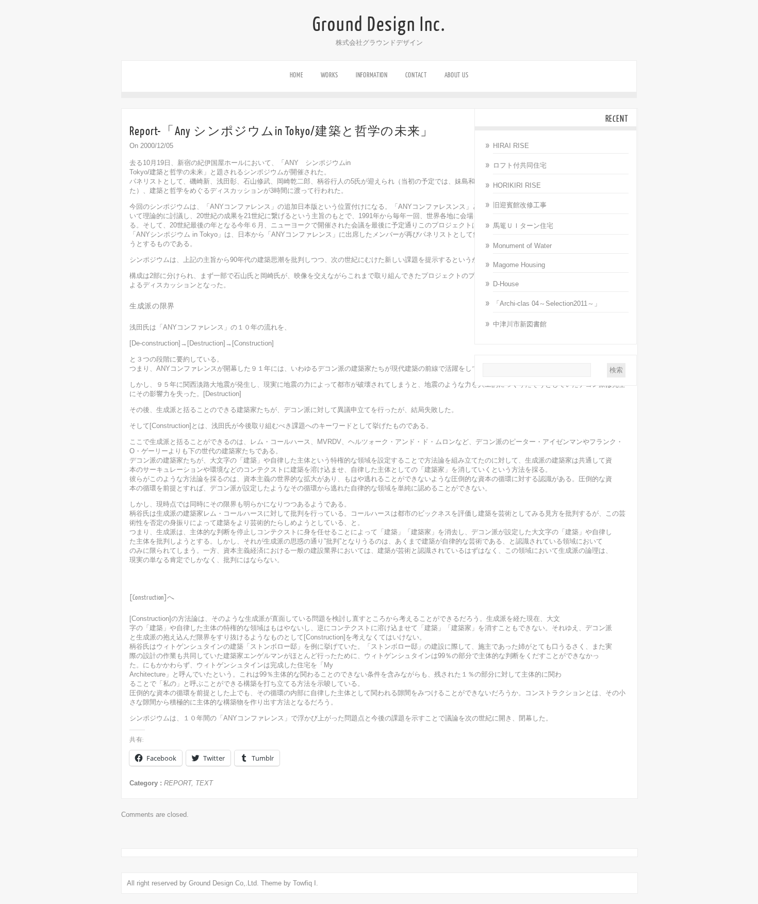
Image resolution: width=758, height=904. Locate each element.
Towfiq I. (305, 883)
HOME (296, 75)
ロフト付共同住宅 (520, 165)
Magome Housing (519, 265)
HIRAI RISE (511, 146)
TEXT (204, 783)
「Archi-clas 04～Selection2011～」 (547, 303)
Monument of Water (522, 246)
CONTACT (416, 75)
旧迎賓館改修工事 (520, 205)
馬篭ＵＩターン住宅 (523, 225)
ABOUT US (456, 75)
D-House (506, 284)
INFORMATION (372, 75)
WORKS (330, 75)
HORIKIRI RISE (517, 185)
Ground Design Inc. (379, 25)
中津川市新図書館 (520, 324)
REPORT (177, 783)
